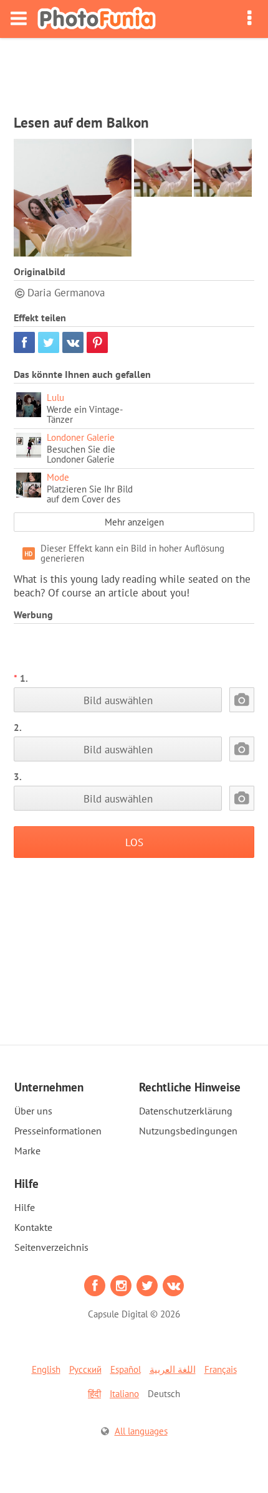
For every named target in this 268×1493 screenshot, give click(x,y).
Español (125, 1369)
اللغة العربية (173, 1369)
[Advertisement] (134, 72)
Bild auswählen (118, 700)
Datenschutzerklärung (185, 1110)
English (46, 1369)
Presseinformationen (58, 1130)
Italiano (124, 1394)
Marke (27, 1150)
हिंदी (94, 1394)
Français (220, 1369)
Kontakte (33, 1227)
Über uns (33, 1110)
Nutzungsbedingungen (188, 1130)
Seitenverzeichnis (51, 1247)
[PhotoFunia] (96, 19)
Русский (85, 1369)
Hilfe (24, 1207)
